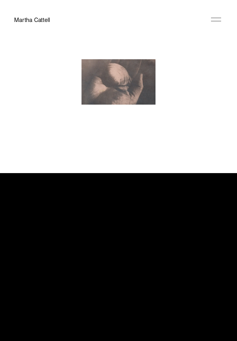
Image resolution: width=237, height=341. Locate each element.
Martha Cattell (32, 19)
